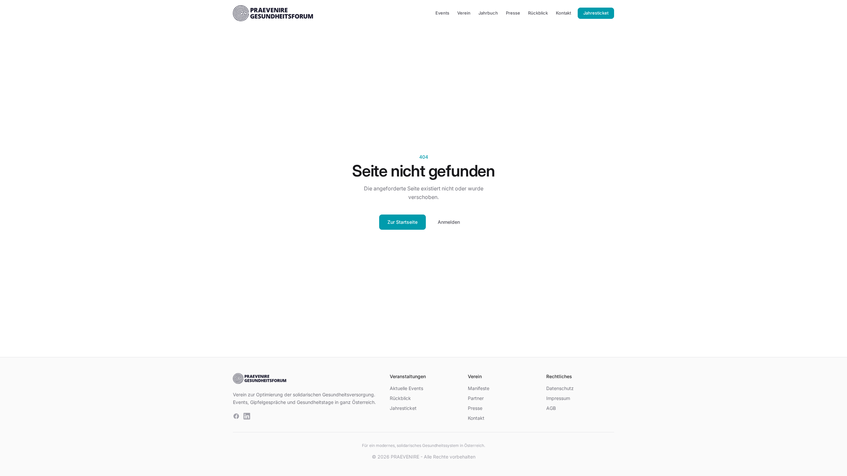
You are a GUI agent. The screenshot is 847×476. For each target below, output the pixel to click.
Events (442, 13)
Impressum (558, 398)
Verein (463, 13)
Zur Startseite (402, 222)
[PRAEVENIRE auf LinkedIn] (247, 416)
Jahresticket (595, 13)
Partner (476, 398)
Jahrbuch (488, 13)
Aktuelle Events (406, 388)
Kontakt (563, 13)
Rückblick (538, 13)
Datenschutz (560, 388)
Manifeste (478, 388)
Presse (513, 13)
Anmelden (449, 222)
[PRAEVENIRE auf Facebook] (236, 416)
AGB (551, 408)
